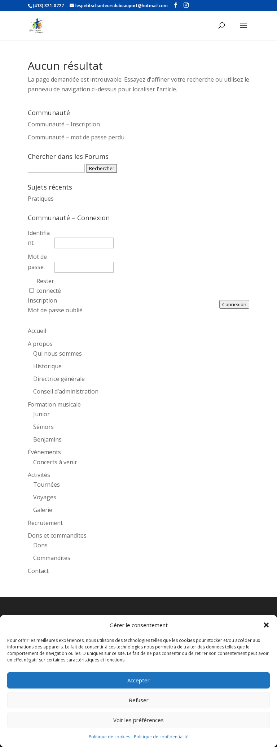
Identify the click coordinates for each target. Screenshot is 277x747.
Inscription (42, 300)
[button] (266, 625)
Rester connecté (48, 286)
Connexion (234, 304)
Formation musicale (54, 404)
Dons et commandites (57, 535)
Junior (41, 414)
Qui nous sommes (57, 353)
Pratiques (41, 199)
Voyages (44, 497)
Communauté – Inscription (64, 124)
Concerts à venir (55, 462)
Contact (38, 571)
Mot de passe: (37, 261)
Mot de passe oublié (55, 310)
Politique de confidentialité (161, 737)
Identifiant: (39, 238)
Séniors (43, 427)
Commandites (51, 558)
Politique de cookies (109, 737)
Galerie (42, 510)
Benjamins (47, 439)
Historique (47, 366)
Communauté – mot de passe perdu (76, 137)
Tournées (46, 484)
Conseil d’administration (65, 391)
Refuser (139, 700)
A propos (40, 344)
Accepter (138, 680)
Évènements (44, 452)
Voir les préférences (138, 720)
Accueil (37, 331)
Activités (39, 475)
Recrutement (45, 523)
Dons (40, 545)
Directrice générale (59, 379)
